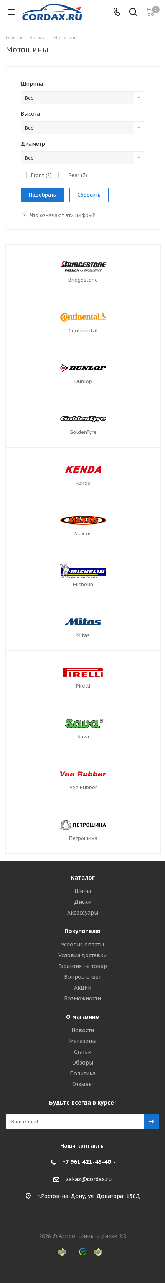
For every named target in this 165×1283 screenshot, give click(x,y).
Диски (82, 901)
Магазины (82, 1041)
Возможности (82, 998)
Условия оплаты (82, 944)
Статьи (82, 1051)
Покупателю (82, 931)
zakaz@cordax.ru (89, 1179)
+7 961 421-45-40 (86, 1161)
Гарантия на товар (82, 966)
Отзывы (82, 1084)
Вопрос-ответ (82, 976)
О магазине (82, 1016)
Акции (82, 987)
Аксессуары (82, 912)
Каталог (83, 877)
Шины (82, 891)
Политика (83, 1073)
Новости (82, 1030)
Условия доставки (82, 955)
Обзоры (82, 1062)
